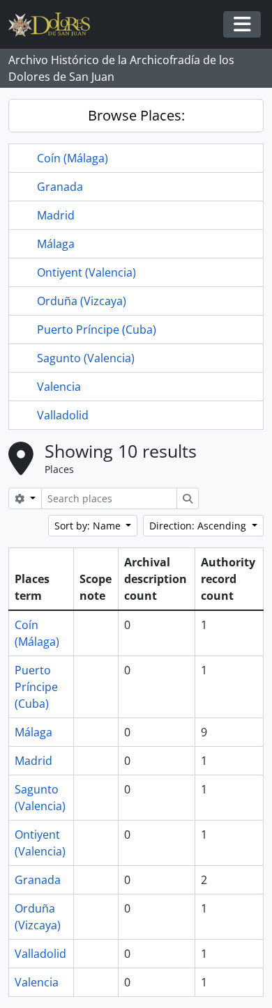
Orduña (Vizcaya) (81, 301)
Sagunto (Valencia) (86, 358)
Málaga (56, 243)
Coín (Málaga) (72, 158)
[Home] (54, 24)
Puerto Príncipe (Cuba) (96, 329)
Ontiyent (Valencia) (86, 272)
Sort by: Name (88, 525)
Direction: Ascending (199, 525)
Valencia (59, 386)
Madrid (56, 215)
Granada (60, 186)
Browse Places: (136, 115)
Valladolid (63, 415)
